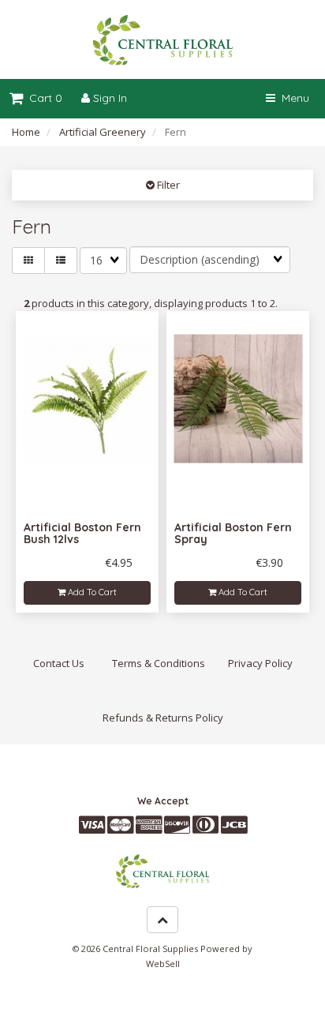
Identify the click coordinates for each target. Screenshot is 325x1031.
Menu (292, 98)
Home (26, 132)
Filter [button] (167, 185)
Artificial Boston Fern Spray (233, 533)
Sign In (108, 98)
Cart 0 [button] (42, 98)
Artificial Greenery (102, 132)
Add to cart (91, 592)
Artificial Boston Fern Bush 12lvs (82, 533)
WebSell (163, 963)
